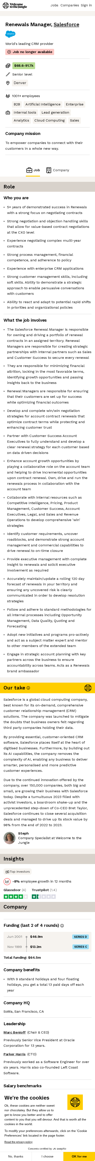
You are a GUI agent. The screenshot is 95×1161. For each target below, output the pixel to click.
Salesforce (66, 25)
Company (61, 170)
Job (37, 170)
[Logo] (15, 5)
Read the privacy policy (18, 1142)
